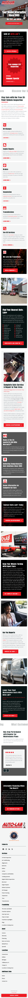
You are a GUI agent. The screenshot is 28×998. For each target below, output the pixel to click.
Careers (4, 932)
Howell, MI (6, 337)
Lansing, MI (18, 325)
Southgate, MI (19, 332)
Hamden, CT (6, 325)
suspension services (7, 196)
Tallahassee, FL (5, 962)
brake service (11, 174)
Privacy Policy (14, 992)
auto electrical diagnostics (9, 411)
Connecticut (5, 954)
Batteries (4, 865)
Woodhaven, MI (19, 337)
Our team (19, 402)
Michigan (4, 959)
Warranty (4, 935)
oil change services (14, 133)
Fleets (3, 978)
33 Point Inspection (6, 857)
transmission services (12, 216)
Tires (3, 897)
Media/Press (5, 943)
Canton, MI (6, 334)
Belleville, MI (6, 332)
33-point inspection (5, 110)
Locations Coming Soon (7, 924)
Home (3, 975)
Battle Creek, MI (7, 330)
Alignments (4, 862)
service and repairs (19, 110)
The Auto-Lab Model (7, 908)
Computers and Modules (8, 873)
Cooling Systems (6, 876)
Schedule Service (14, 995)
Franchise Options (6, 911)
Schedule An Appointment (14, 23)
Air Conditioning (6, 859)
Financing (4, 938)
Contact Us (4, 980)
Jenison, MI (6, 339)
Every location (21, 106)
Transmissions (5, 900)
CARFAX (4, 640)
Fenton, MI (6, 335)
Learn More (6, 137)
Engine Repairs (5, 884)
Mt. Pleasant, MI (19, 328)
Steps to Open (5, 916)
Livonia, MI (18, 327)
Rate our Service (6, 940)
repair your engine (13, 151)
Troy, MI (17, 334)
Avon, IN (5, 327)
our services (11, 235)
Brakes (3, 868)
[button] (26, 2)
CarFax (3, 870)
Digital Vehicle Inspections (8, 878)
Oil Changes (5, 889)
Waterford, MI (19, 335)
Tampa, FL (4, 964)
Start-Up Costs (5, 913)
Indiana (3, 956)
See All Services (8, 245)
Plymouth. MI (18, 330)
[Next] (7, 769)
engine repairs (17, 409)
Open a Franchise (10, 270)
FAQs (3, 922)
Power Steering (5, 892)
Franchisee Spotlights (7, 919)
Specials (4, 946)
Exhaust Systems (6, 887)
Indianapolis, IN (7, 328)
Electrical (4, 881)
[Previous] (4, 769)
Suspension (4, 895)
